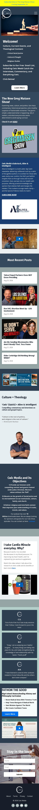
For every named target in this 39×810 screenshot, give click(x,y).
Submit (19, 774)
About (8, 796)
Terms (15, 796)
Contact (32, 521)
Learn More (19, 88)
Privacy (22, 796)
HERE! (15, 122)
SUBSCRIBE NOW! (9, 195)
